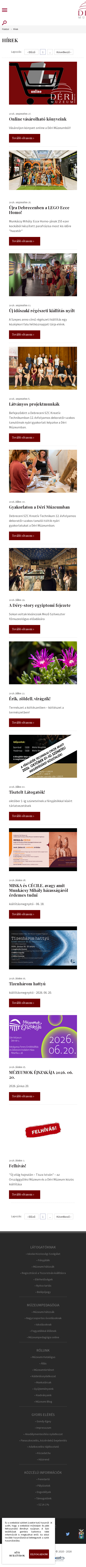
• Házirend (43, 1459)
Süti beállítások (17, 1554)
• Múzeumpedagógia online (43, 1337)
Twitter (69, 1534)
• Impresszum (43, 1427)
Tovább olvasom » (23, 138)
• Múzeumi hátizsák (43, 1266)
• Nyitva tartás (43, 1285)
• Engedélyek (43, 1492)
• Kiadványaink (43, 1395)
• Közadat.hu (43, 1453)
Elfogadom (39, 1554)
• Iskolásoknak (43, 1324)
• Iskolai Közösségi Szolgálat (43, 1254)
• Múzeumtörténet (43, 1370)
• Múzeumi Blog (43, 1401)
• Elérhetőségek (43, 1279)
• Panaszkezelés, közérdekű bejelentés (43, 1440)
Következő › (64, 52)
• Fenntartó (43, 1479)
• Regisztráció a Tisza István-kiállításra (43, 1273)
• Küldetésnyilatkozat (43, 1376)
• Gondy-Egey (43, 1421)
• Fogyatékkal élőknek (43, 1331)
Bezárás (49, 1524)
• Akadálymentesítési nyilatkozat (43, 1434)
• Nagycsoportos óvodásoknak (43, 1318)
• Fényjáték (43, 1260)
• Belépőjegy (43, 1292)
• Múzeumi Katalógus (43, 1357)
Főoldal (5, 29)
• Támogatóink (43, 1498)
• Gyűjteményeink (43, 1389)
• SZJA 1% (43, 1504)
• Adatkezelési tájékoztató (43, 1446)
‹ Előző (31, 52)
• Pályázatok (43, 1485)
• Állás (43, 1363)
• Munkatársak (43, 1382)
